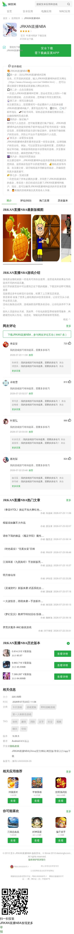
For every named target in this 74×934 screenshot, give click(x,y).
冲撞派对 (13, 792)
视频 (59, 721)
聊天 (15, 728)
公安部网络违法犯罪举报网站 (42, 870)
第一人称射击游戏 (22, 714)
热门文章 (44, 200)
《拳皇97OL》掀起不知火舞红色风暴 (23, 509)
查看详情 (62, 653)
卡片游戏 (17, 707)
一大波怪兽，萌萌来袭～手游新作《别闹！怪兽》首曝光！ (23, 601)
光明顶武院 (61, 792)
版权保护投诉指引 (37, 859)
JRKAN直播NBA (9, 4)
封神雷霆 (37, 831)
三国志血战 (13, 831)
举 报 (1, 929)
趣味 (23, 721)
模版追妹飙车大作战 (14, 522)
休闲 (15, 721)
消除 (32, 721)
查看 (13, 800)
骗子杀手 (61, 831)
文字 (41, 721)
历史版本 (63, 200)
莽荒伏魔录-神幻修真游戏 (17, 627)
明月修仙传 (9, 575)
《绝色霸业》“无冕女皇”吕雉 (19, 548)
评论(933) (25, 200)
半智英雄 (37, 792)
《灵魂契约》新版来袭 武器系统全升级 (23, 588)
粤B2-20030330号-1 (21, 866)
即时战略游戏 (48, 707)
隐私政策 (14, 746)
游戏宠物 (31, 707)
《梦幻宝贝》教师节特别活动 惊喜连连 (23, 614)
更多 (68, 326)
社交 (50, 721)
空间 (23, 728)
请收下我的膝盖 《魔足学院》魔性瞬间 (23, 535)
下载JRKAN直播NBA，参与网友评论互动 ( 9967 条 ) (37, 334)
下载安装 (42, 35)
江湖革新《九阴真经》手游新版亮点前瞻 (23, 562)
